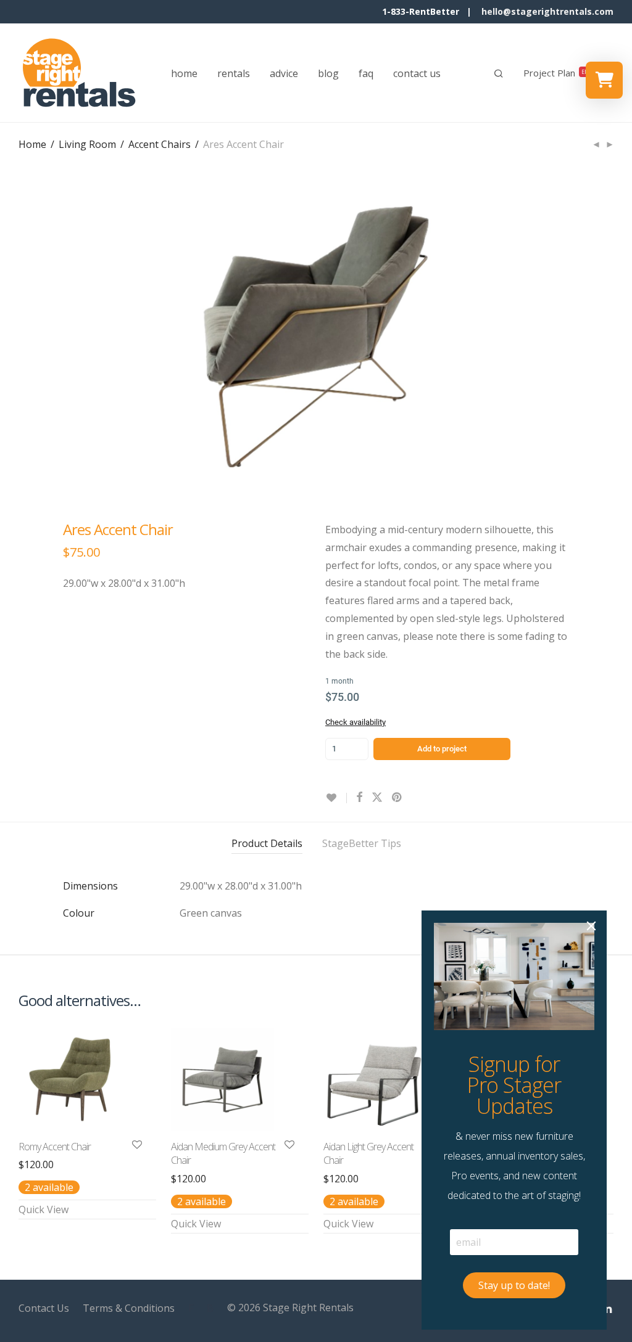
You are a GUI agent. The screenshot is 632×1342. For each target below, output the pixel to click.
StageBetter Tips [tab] (361, 843)
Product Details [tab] (266, 843)
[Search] (499, 73)
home (184, 73)
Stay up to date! (514, 1285)
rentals (233, 73)
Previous (21, 336)
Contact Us (44, 1308)
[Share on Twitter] (377, 797)
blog (328, 73)
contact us (417, 73)
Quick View (44, 1209)
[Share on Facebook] (359, 797)
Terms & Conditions (129, 1308)
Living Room (87, 144)
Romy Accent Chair (55, 1146)
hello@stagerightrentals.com (547, 11)
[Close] (591, 926)
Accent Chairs (159, 144)
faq (366, 73)
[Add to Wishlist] (336, 798)
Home (32, 144)
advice (284, 73)
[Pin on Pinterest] (397, 797)
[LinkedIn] (607, 1307)
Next (611, 336)
